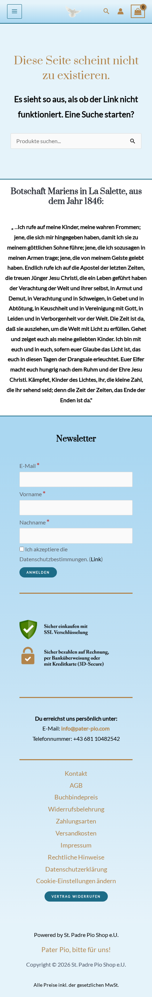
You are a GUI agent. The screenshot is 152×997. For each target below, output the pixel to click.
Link (96, 559)
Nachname (34, 522)
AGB (76, 785)
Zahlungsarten (76, 821)
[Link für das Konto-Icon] (120, 11)
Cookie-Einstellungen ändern (76, 881)
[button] (106, 11)
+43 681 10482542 (96, 738)
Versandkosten (76, 833)
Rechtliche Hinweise (76, 857)
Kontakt (76, 773)
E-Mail (29, 466)
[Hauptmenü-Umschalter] (14, 11)
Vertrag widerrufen (76, 896)
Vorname (32, 494)
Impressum (76, 845)
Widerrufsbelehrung (76, 809)
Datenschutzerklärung (76, 869)
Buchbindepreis (76, 797)
